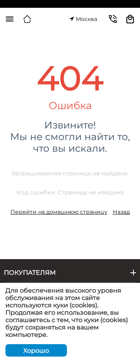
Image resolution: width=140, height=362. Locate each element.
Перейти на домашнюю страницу (58, 211)
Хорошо (36, 350)
